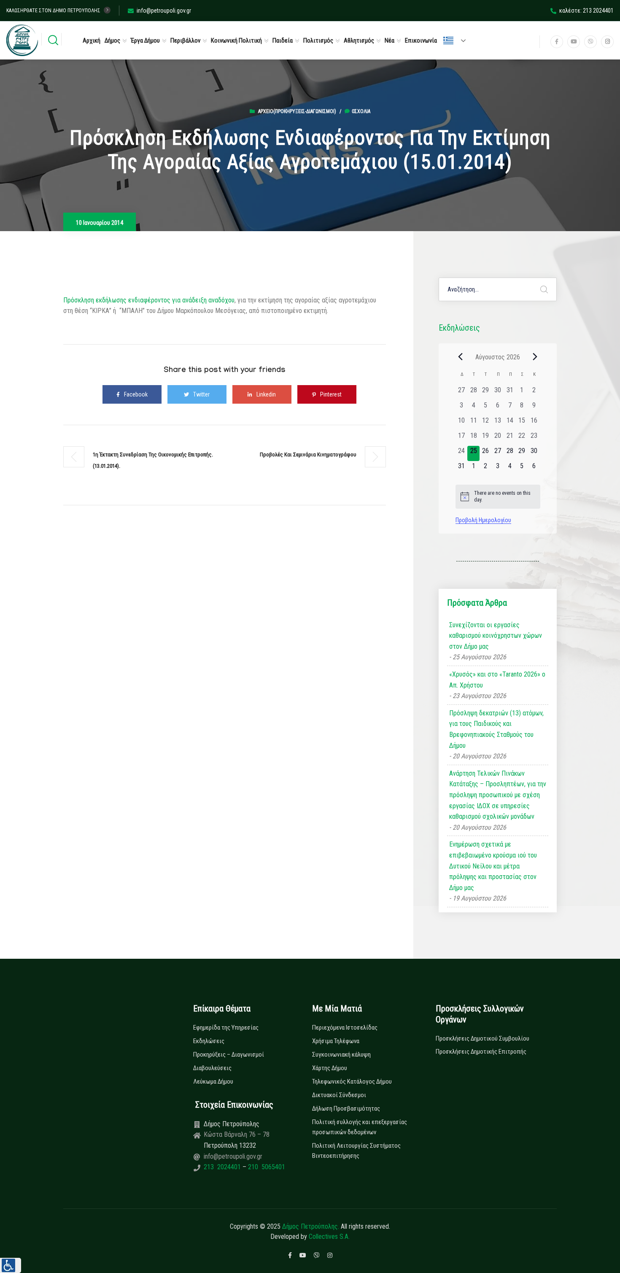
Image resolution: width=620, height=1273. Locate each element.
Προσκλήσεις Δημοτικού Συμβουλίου (482, 1038)
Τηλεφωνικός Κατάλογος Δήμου (352, 1081)
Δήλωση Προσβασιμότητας (346, 1108)
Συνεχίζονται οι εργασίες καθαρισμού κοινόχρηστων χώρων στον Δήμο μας (495, 635)
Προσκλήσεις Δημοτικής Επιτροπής (481, 1051)
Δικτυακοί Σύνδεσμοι (339, 1095)
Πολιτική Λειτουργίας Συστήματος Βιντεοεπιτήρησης (356, 1151)
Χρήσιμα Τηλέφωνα (335, 1041)
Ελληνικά (458, 40)
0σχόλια (361, 111)
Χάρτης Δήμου (329, 1068)
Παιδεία (282, 40)
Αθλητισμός (359, 40)
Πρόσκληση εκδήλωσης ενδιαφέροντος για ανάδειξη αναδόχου (149, 300)
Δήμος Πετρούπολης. (310, 1226)
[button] (10, 1265)
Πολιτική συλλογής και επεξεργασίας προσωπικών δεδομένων (359, 1127)
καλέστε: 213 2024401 (586, 10)
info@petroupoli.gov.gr (164, 10)
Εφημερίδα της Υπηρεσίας (226, 1027)
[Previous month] (461, 357)
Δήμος (112, 40)
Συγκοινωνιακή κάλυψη (341, 1054)
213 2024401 (223, 1167)
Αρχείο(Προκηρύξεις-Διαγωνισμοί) (297, 111)
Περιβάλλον (185, 40)
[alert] (498, 497)
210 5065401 (265, 1167)
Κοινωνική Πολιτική (236, 40)
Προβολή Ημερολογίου (483, 520)
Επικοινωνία (421, 40)
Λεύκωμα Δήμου (213, 1081)
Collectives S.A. (329, 1237)
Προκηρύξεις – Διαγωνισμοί (228, 1054)
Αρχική (91, 40)
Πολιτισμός (318, 40)
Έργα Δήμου (145, 40)
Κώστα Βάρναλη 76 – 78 (237, 1134)
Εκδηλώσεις (208, 1041)
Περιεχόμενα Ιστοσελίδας (344, 1027)
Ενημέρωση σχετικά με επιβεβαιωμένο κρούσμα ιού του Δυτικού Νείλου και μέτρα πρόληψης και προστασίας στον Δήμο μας (493, 865)
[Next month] (535, 357)
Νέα (389, 40)
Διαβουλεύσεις (212, 1068)
